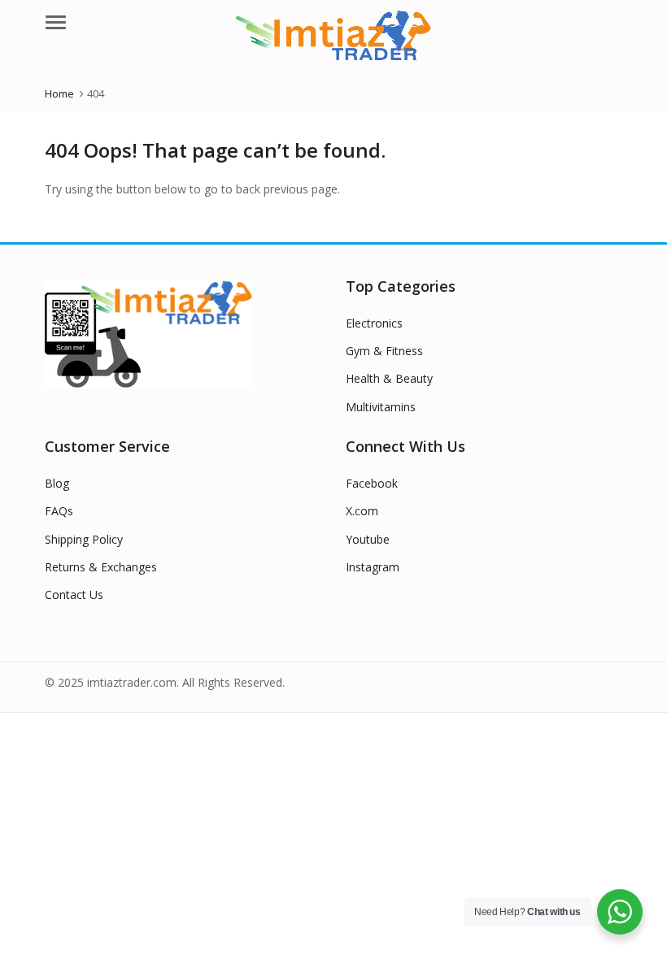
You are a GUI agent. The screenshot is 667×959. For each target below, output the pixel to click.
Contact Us (74, 594)
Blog (57, 483)
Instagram (372, 567)
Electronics (374, 323)
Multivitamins (381, 406)
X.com (362, 511)
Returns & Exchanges (101, 567)
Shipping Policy (84, 539)
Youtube (368, 539)
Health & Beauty (389, 378)
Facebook (372, 483)
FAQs (59, 511)
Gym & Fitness (384, 350)
